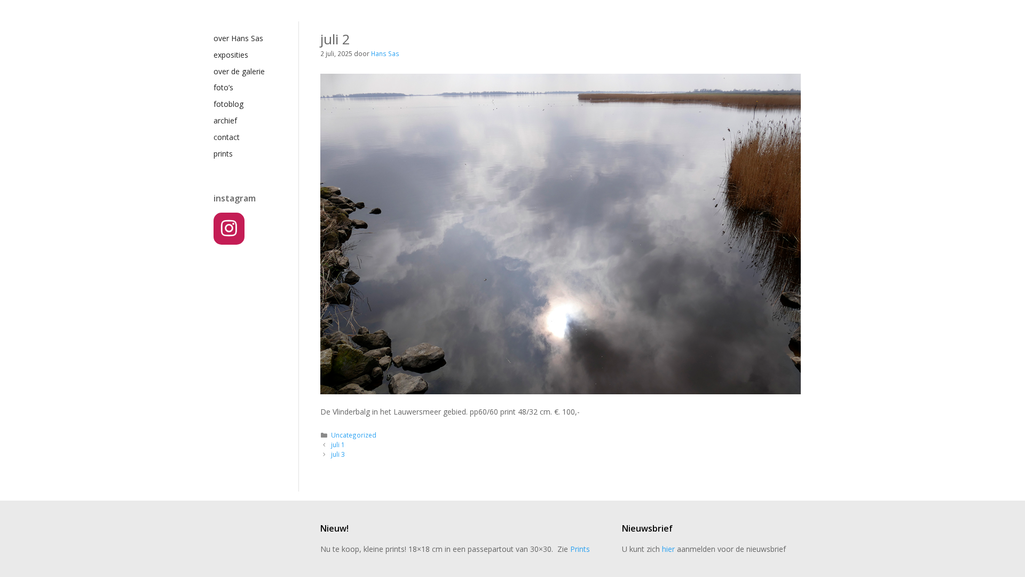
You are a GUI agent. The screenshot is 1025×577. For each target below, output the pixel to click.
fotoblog (228, 104)
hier (668, 549)
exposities (231, 55)
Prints (580, 549)
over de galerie (239, 71)
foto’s (223, 87)
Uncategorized (353, 435)
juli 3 (338, 454)
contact (227, 137)
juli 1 (338, 444)
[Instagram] (229, 229)
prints (223, 154)
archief (225, 120)
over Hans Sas (238, 38)
